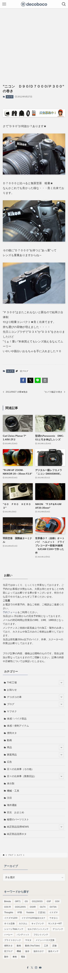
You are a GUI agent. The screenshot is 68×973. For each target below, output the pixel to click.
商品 (9, 747)
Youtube (30, 912)
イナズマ (53, 912)
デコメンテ (58, 929)
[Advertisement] (34, 43)
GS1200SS (37, 901)
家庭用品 (12, 754)
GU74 (43, 907)
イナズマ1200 (10, 918)
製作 (6, 957)
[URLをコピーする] (45, 380)
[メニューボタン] (4, 4)
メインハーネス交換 (45, 940)
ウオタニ (54, 918)
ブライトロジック (12, 940)
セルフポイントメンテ (38, 929)
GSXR (33, 907)
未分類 (10, 783)
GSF (49, 901)
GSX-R (7, 907)
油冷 (27, 951)
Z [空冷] (41, 912)
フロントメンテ (40, 934)
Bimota (7, 901)
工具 (46, 945)
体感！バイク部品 (17, 718)
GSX (57, 901)
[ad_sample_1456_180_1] (34, 115)
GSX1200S (20, 907)
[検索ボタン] (64, 4)
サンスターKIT (55, 923)
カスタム (23, 923)
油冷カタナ (38, 951)
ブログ (10, 704)
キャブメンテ (37, 923)
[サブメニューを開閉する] (61, 682)
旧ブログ (24, 371)
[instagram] (36, 967)
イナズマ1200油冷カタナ (33, 918)
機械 (19, 951)
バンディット (23, 934)
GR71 (18, 901)
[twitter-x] (31, 967)
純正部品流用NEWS (18, 826)
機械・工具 (13, 790)
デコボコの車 (14, 697)
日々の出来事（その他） (20, 769)
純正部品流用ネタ (17, 834)
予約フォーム (10, 612)
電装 (23, 957)
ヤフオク (12, 711)
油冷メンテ (53, 951)
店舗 (54, 945)
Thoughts (8, 912)
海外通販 (12, 805)
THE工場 (12, 682)
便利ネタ (12, 733)
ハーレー (8, 934)
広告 (9, 761)
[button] (23, 380)
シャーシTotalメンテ (13, 929)
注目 (9, 797)
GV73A (53, 907)
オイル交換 (9, 923)
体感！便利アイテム (18, 725)
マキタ (28, 940)
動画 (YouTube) (32, 945)
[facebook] (27, 967)
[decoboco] (34, 4)
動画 (9, 740)
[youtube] (40, 967)
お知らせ (12, 689)
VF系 (19, 912)
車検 (15, 957)
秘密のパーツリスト (18, 819)
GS (26, 901)
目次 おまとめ (15, 812)
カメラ (10, 97)
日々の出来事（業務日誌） (21, 776)
